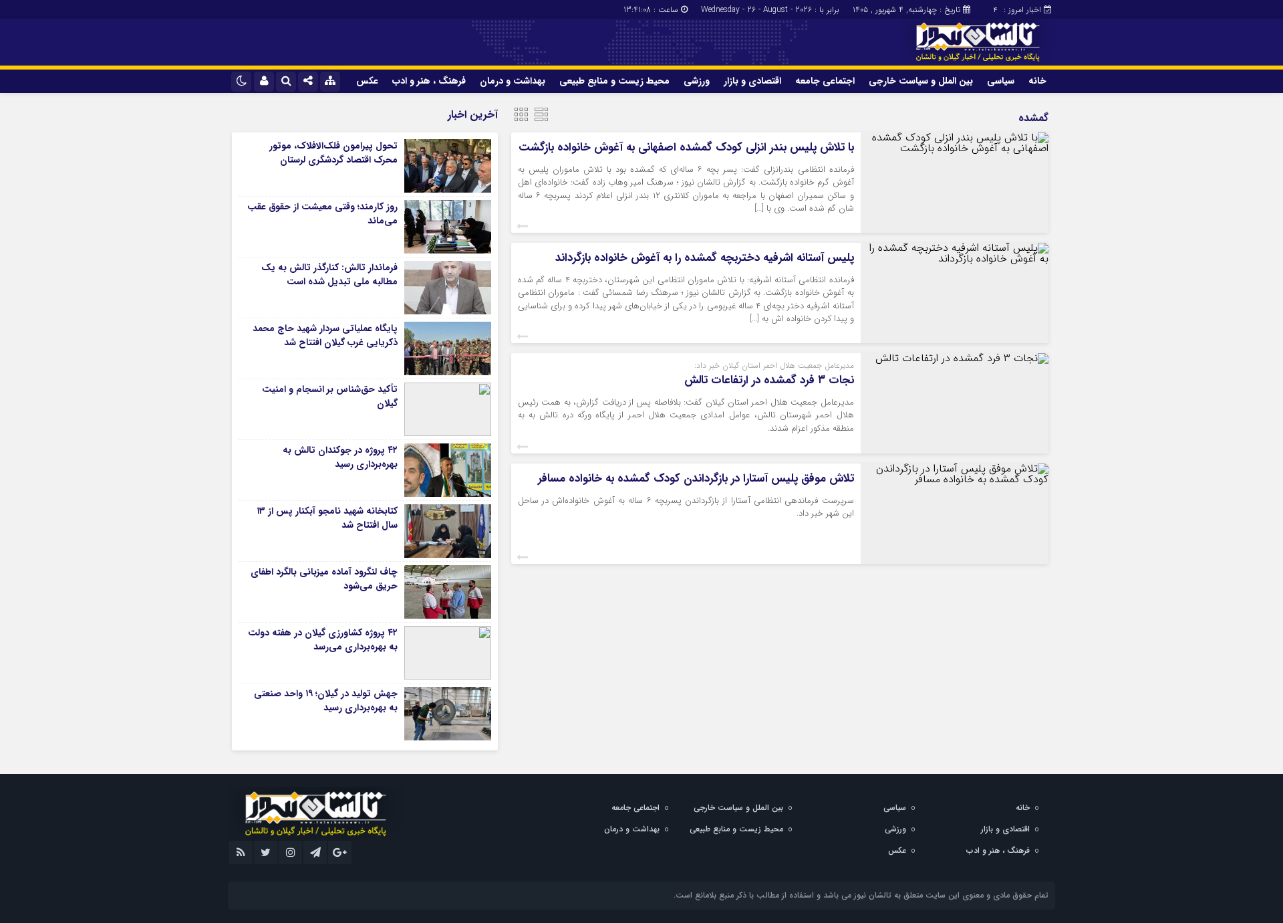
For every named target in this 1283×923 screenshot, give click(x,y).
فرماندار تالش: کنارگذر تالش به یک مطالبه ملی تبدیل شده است (329, 274)
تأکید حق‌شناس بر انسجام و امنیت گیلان (330, 396)
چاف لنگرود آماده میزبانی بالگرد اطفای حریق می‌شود (324, 579)
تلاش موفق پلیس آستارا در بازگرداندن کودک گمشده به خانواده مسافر (696, 479)
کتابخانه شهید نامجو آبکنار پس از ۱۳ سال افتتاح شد (327, 518)
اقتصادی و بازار (752, 81)
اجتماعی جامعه (825, 81)
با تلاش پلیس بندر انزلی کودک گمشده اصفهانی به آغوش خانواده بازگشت (686, 147)
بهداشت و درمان (512, 81)
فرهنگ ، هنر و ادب (429, 81)
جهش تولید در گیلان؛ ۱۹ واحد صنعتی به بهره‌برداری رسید (326, 700)
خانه (1037, 81)
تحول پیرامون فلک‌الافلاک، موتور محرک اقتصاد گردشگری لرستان (333, 152)
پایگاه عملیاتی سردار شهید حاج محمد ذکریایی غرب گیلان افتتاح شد (325, 335)
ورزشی (697, 81)
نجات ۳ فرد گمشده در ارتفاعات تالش (769, 380)
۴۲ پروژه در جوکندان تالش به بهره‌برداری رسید (340, 457)
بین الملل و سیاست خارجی (921, 81)
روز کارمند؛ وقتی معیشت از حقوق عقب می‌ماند (322, 213)
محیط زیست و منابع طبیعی (614, 81)
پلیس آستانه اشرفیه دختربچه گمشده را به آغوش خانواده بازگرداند (704, 258)
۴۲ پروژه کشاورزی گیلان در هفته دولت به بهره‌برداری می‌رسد (323, 639)
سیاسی (1000, 81)
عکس (367, 81)
